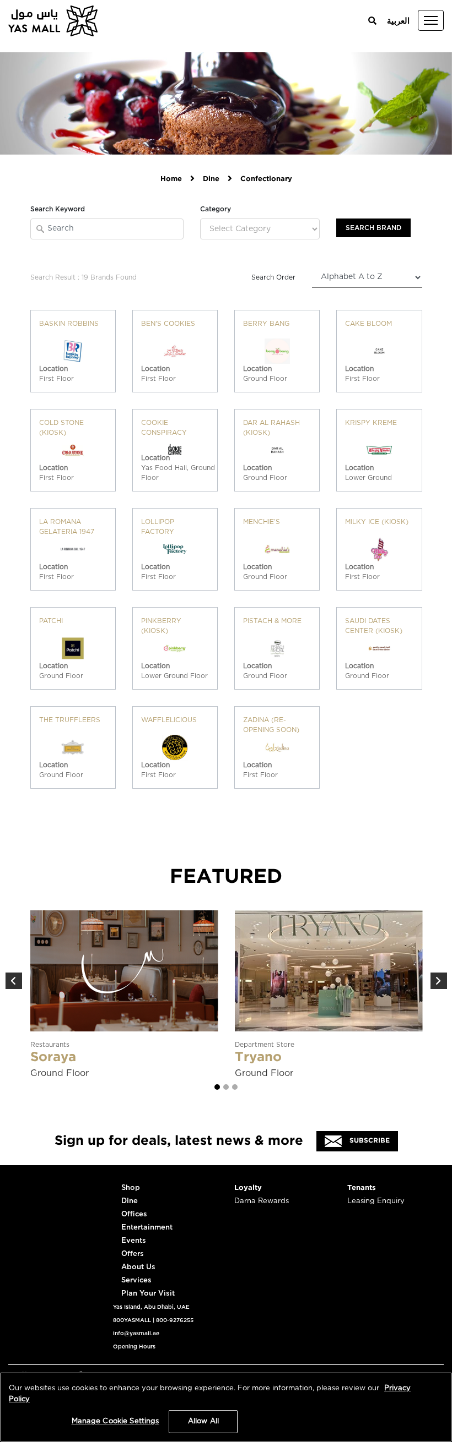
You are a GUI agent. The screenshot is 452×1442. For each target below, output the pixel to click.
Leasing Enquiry (376, 1201)
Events (133, 1240)
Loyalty (248, 1188)
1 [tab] (217, 1087)
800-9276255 (174, 1320)
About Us (138, 1267)
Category (215, 209)
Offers (132, 1254)
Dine (211, 179)
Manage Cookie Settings (115, 1421)
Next (439, 981)
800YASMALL (132, 1320)
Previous (14, 981)
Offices (134, 1214)
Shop (130, 1188)
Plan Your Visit (148, 1293)
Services (136, 1280)
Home (171, 179)
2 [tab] (226, 1087)
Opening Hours (134, 1347)
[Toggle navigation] (431, 20)
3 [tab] (235, 1087)
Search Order (273, 277)
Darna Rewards (261, 1201)
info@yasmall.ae (136, 1333)
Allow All (203, 1421)
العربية (398, 21)
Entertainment (147, 1227)
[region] (226, 1407)
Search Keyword (57, 209)
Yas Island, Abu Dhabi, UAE (151, 1307)
